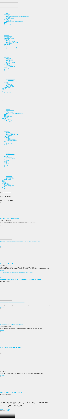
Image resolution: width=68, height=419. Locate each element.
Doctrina (5, 67)
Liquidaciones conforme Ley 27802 (11, 47)
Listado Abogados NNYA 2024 (13, 81)
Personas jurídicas (9, 169)
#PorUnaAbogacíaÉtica (8, 24)
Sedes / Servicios (7, 44)
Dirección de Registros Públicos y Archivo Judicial (12, 124)
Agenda (3, 89)
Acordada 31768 (10, 80)
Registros (5, 74)
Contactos (6, 25)
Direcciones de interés (7, 27)
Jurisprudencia (6, 68)
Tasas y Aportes (8, 58)
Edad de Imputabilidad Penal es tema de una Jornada (11, 324)
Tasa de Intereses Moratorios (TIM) (11, 48)
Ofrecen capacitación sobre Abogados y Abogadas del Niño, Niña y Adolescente (16, 272)
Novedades (4, 95)
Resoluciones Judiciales (8, 36)
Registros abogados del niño (10, 79)
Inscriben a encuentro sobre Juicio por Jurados (10, 263)
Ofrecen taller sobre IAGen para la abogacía (9, 218)
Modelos (7, 83)
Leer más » (2, 246)
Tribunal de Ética (7, 14)
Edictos (5, 69)
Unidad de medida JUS (7, 87)
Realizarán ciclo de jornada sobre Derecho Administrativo (12, 302)
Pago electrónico (7, 123)
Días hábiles (6, 144)
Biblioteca (5, 70)
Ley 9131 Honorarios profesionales (11, 147)
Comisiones (4, 88)
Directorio (6, 102)
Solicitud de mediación (7, 92)
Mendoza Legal (4, 189)
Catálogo (7, 71)
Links (7, 72)
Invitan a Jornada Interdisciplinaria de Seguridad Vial (11, 392)
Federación (6, 19)
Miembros (7, 12)
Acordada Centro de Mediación (9, 93)
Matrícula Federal (9, 43)
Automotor (8, 167)
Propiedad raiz (8, 168)
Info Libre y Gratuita (9, 85)
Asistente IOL (6, 35)
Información (4, 26)
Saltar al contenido (3, 0)
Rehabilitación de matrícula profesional (12, 42)
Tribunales (4, 90)
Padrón (5, 22)
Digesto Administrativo (10, 86)
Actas (7, 13)
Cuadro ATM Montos (9, 59)
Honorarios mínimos (9, 146)
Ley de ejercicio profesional (10, 41)
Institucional (4, 100)
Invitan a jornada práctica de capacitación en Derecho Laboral (13, 369)
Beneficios (6, 96)
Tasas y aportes (6, 57)
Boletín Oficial (6, 73)
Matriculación (6, 39)
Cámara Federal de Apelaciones (9, 38)
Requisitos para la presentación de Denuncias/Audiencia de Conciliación (17, 16)
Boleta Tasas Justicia (9, 60)
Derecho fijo (8, 61)
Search (1, 192)
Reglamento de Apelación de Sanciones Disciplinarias (14, 21)
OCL (5, 49)
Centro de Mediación (5, 91)
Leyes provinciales (9, 65)
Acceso (7, 50)
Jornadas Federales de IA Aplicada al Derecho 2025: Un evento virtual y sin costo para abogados (20, 241)
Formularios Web (9, 84)
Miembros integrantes (9, 20)
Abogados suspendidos (10, 18)
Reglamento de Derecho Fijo (10, 62)
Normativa (8, 17)
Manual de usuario (9, 51)
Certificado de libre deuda (8, 122)
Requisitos (8, 40)
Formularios (6, 82)
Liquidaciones (6, 45)
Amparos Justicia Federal (10, 29)
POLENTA (7, 410)
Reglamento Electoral (7, 23)
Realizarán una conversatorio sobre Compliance (10, 347)
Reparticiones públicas (9, 28)
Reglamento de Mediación (8, 94)
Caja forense (8, 63)
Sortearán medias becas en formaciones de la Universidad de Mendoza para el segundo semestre (20, 279)
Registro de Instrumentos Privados (9, 34)
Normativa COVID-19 (7, 37)
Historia (5, 101)
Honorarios (6, 145)
